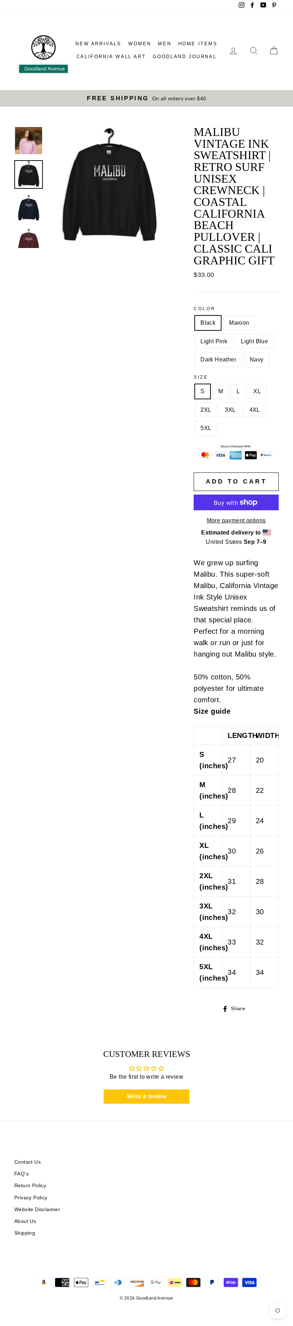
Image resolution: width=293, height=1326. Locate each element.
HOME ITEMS (198, 43)
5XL (205, 428)
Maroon (239, 323)
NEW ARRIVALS (98, 43)
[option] (146, 98)
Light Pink (213, 341)
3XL (230, 410)
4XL (254, 410)
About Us (25, 1221)
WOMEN (139, 43)
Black (207, 323)
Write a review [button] (147, 1096)
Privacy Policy (31, 1197)
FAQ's (21, 1173)
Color (204, 308)
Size (201, 377)
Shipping (24, 1233)
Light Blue (254, 341)
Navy (257, 359)
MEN (164, 43)
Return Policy (30, 1185)
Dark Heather (218, 359)
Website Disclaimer (37, 1209)
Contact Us (27, 1162)
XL (257, 391)
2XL (205, 410)
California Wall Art (111, 56)
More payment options (236, 520)
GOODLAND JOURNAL (185, 56)
